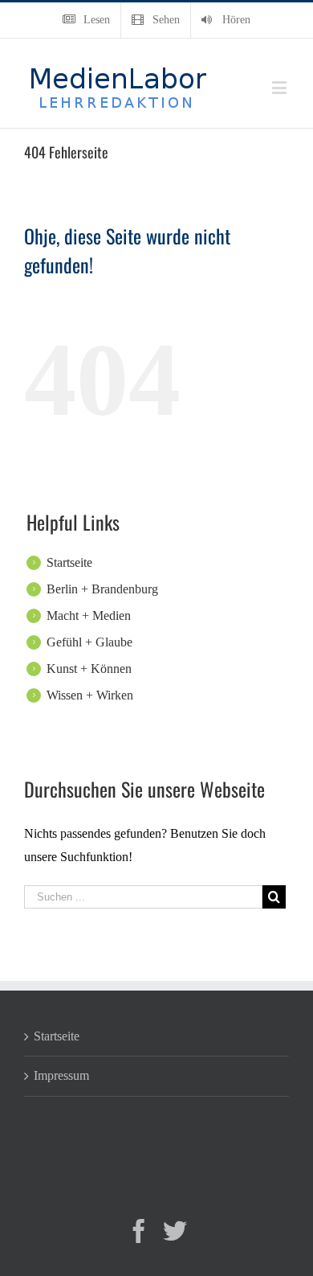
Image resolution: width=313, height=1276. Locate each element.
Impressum (61, 1075)
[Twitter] (175, 1231)
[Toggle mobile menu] (280, 87)
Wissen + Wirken (90, 695)
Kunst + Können (89, 668)
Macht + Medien (89, 615)
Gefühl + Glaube (89, 642)
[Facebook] (139, 1231)
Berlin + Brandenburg (102, 589)
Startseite (69, 562)
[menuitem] (86, 20)
